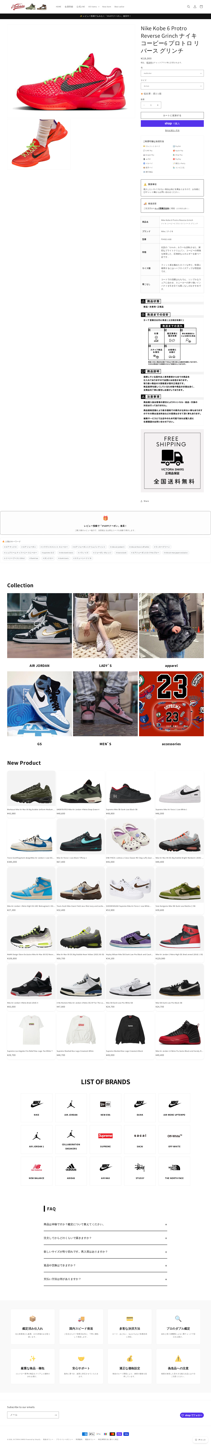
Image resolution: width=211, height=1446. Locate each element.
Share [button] (146, 501)
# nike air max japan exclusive (176, 553)
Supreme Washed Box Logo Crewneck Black (124, 1051)
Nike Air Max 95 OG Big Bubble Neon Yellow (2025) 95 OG (80, 954)
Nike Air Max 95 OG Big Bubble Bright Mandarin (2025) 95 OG (180, 858)
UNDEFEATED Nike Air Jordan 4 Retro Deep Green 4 (78, 809)
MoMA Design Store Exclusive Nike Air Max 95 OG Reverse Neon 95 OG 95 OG (31, 954)
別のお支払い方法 (172, 130)
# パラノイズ (83, 553)
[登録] (55, 1415)
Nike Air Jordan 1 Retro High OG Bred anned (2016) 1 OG (179, 954)
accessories (171, 744)
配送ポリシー (90, 1439)
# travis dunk (121, 553)
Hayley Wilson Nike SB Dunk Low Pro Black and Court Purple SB (128, 954)
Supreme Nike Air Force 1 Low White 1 (171, 809)
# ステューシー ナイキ (82, 558)
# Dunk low (34, 558)
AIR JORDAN (40, 665)
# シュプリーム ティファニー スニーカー (20, 553)
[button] (94, 7)
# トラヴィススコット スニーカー (54, 547)
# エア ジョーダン (29, 547)
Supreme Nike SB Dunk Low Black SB (122, 809)
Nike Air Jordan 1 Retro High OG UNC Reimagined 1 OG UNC (30, 906)
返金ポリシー (48, 1439)
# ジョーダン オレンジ (102, 553)
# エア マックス (10, 547)
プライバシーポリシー (64, 1439)
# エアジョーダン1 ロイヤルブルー (145, 553)
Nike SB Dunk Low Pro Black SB (169, 1003)
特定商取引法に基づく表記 (108, 1439)
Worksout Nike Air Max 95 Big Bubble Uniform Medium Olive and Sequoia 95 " (30, 809)
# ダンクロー (48, 558)
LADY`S (105, 665)
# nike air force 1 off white (139, 547)
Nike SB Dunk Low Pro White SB (119, 1003)
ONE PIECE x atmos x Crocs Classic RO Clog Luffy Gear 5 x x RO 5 (129, 858)
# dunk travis (63, 558)
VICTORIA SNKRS (19, 1439)
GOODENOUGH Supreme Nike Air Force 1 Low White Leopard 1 (127, 906)
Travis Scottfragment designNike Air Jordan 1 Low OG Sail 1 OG (30, 858)
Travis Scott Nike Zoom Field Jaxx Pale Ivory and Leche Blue (80, 906)
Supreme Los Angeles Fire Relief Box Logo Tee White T (30, 1051)
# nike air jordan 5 (117, 547)
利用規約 (79, 1439)
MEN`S (105, 744)
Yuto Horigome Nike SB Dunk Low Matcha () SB (175, 906)
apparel (171, 665)
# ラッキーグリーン (162, 547)
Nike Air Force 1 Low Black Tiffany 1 (72, 858)
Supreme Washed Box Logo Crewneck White (75, 1051)
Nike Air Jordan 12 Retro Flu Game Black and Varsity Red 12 (179, 1051)
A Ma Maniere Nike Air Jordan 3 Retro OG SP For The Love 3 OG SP (81, 1003)
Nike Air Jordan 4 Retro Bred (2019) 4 (22, 1003)
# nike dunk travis (66, 553)
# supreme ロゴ (48, 553)
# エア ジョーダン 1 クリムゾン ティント (89, 547)
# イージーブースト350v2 (14, 558)
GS (39, 744)
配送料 (149, 62)
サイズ (144, 80)
